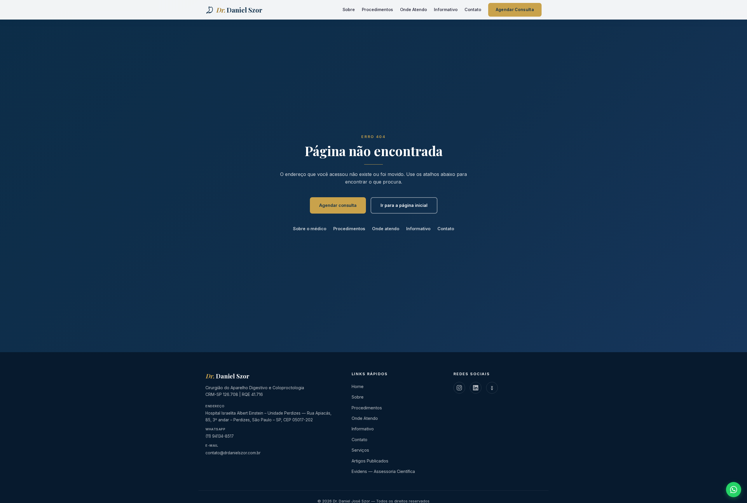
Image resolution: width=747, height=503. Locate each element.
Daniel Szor (227, 376)
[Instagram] (459, 388)
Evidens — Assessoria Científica (383, 471)
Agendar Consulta (515, 9)
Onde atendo (385, 228)
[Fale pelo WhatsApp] (733, 489)
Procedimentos (377, 9)
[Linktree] (492, 388)
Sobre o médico (309, 228)
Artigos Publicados (370, 460)
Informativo (446, 9)
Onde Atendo (413, 9)
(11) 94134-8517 (219, 436)
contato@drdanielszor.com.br (233, 452)
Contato (473, 9)
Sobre (349, 9)
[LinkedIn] (475, 388)
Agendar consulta (338, 205)
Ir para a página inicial (404, 205)
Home (358, 386)
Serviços (360, 450)
